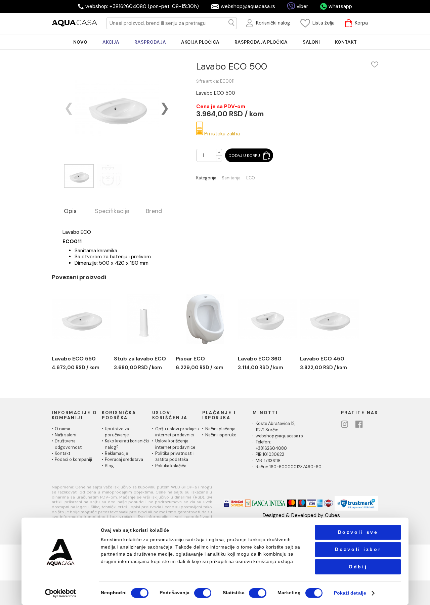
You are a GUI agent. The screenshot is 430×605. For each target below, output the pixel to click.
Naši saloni (65, 435)
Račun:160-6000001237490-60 (288, 467)
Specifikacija (112, 211)
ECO (250, 178)
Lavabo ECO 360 (260, 358)
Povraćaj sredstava (124, 459)
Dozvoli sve (358, 532)
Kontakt (62, 453)
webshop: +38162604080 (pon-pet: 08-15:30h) (142, 6)
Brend (154, 211)
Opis (70, 211)
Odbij (358, 566)
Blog (109, 466)
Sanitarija (231, 178)
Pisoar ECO (190, 358)
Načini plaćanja (220, 429)
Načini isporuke (220, 435)
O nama (62, 429)
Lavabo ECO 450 (322, 358)
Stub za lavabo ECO (140, 358)
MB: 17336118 (268, 461)
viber (302, 6)
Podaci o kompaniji (73, 459)
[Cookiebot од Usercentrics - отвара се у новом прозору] (60, 593)
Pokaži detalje (350, 593)
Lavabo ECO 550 (74, 358)
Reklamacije (116, 453)
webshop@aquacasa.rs (248, 6)
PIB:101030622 (270, 454)
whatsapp (340, 6)
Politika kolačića (170, 466)
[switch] (202, 593)
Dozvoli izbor (358, 549)
